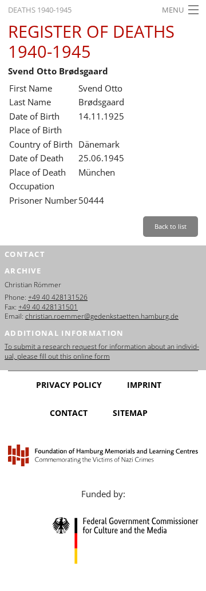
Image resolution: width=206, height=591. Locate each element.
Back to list (170, 226)
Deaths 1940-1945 (40, 10)
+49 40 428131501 (48, 307)
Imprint (144, 384)
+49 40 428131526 (58, 297)
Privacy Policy (69, 384)
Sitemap (130, 412)
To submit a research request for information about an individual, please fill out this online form (102, 351)
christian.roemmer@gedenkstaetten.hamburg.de (102, 316)
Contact (69, 412)
